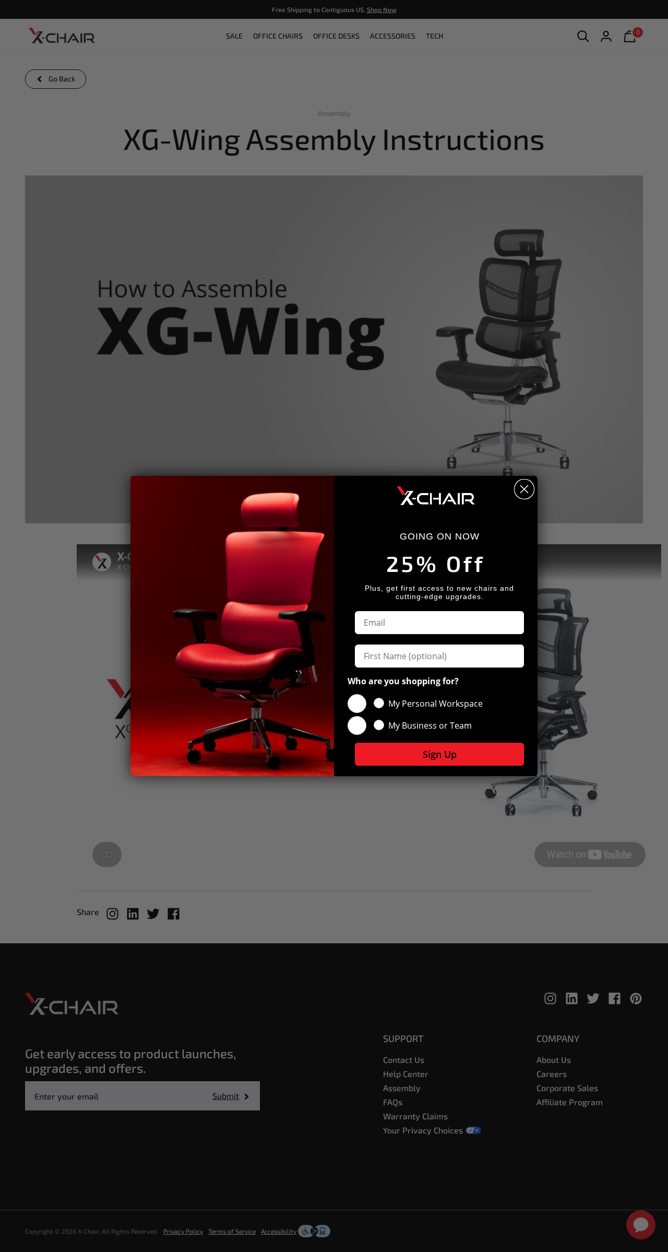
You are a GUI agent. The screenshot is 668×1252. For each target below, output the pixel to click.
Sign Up (440, 754)
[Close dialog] (524, 489)
